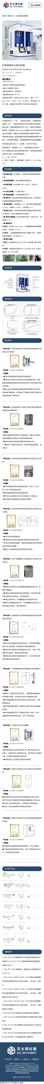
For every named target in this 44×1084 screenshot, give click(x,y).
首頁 (4, 16)
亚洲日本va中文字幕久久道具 (11, 1083)
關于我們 (8, 1059)
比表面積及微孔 (22, 16)
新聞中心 (17, 1059)
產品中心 (11, 16)
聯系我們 (35, 1059)
